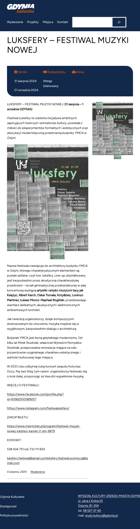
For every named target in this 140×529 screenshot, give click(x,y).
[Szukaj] (119, 22)
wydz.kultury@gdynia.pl (101, 515)
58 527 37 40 (92, 510)
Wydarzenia (38, 471)
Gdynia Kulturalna (12, 497)
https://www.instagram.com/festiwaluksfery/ (38, 408)
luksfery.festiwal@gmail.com (27, 458)
